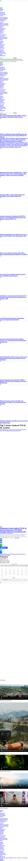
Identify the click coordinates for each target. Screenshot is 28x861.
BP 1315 (2, 31)
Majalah (1, 50)
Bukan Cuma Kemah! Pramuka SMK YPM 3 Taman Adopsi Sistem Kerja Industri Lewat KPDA (13, 253)
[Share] (14, 552)
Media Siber (2, 55)
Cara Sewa (2, 35)
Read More (17, 537)
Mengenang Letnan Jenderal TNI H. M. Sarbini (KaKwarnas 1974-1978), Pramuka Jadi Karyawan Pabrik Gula (13, 530)
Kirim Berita (2, 52)
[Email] (14, 544)
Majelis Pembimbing (4, 23)
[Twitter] (14, 541)
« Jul (13, 577)
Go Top (2, 860)
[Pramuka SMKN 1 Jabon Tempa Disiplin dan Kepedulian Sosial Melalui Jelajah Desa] (14, 177)
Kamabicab (2, 12)
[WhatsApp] (14, 546)
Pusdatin (2, 30)
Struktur (1, 22)
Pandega (2, 46)
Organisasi (2, 20)
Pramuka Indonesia (4, 18)
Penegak (2, 45)
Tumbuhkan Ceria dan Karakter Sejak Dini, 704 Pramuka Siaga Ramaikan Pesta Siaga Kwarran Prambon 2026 (13, 297)
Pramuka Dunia (3, 19)
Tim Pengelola (3, 34)
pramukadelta (3, 533)
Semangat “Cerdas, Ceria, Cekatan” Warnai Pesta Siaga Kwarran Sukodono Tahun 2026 (13, 146)
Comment (8, 555)
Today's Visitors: (3, 560)
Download (2, 48)
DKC (1, 27)
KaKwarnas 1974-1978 (9, 554)
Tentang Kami (3, 53)
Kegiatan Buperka (3, 38)
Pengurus (2, 26)
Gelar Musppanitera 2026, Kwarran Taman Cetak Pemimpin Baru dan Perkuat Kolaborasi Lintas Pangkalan (13, 358)
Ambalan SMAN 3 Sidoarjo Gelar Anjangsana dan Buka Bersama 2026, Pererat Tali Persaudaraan (13, 139)
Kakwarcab (2, 13)
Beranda (1, 9)
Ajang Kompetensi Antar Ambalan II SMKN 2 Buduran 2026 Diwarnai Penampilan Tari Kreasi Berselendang (13, 381)
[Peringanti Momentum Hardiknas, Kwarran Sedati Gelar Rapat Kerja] (14, 405)
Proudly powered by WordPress (6, 857)
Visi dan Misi (2, 14)
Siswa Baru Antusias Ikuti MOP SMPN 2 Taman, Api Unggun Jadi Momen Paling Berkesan (13, 116)
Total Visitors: (3, 562)
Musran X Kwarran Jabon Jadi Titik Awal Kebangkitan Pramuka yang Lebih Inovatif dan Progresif (13, 402)
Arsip (1, 54)
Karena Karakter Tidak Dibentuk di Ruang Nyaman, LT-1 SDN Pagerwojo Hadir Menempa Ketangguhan (13, 340)
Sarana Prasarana (3, 37)
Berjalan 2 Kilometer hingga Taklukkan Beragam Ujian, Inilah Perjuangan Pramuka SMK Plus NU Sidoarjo (13, 135)
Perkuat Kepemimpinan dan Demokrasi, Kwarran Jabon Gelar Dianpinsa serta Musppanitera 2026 (13, 235)
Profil (1, 10)
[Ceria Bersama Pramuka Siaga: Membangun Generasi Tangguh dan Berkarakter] (14, 300)
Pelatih (1, 41)
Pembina (2, 42)
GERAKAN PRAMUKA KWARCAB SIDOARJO (11, 59)
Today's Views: (3, 559)
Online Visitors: (3, 558)
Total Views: (2, 561)
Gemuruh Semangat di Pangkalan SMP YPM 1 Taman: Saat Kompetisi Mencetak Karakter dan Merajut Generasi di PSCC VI (13, 217)
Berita (1, 526)
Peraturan (2, 49)
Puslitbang (2, 29)
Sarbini (4, 555)
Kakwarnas (2, 554)
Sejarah (1, 15)
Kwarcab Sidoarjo (3, 17)
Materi (1, 39)
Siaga (1, 43)
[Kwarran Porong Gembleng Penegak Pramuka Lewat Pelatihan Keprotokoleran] (14, 256)
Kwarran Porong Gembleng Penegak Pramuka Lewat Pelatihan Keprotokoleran (12, 275)
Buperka (2, 33)
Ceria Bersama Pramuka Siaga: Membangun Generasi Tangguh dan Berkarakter (12, 319)
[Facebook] (14, 539)
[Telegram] (14, 550)
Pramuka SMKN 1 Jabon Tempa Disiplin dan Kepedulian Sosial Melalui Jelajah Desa (12, 195)
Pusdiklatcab (2, 28)
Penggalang (2, 44)
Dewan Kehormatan (4, 24)
